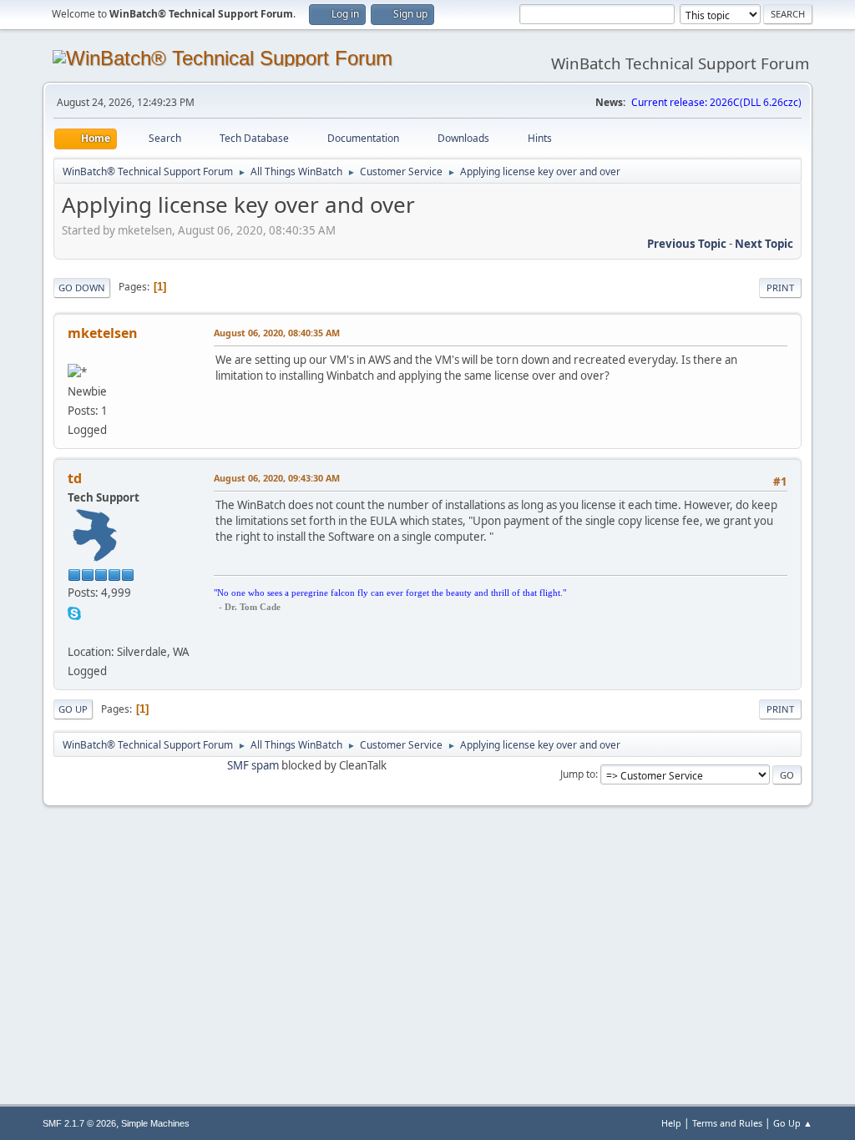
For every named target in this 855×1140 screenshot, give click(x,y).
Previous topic (686, 243)
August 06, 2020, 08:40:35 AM (277, 332)
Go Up (73, 709)
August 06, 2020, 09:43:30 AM (277, 478)
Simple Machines (155, 1123)
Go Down (81, 287)
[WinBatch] (74, 630)
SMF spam (253, 765)
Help (671, 1123)
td (75, 478)
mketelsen (103, 333)
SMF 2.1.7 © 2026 (79, 1123)
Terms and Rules (727, 1123)
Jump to (577, 774)
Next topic (764, 243)
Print (780, 287)
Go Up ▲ (792, 1123)
